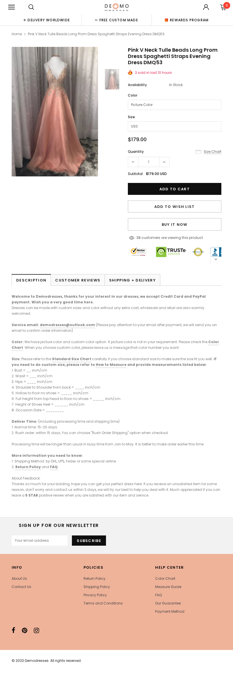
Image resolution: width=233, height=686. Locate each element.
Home (17, 34)
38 (138, 237)
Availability (137, 84)
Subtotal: (135, 173)
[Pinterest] (24, 630)
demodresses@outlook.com (67, 324)
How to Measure (111, 364)
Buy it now (175, 224)
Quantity (136, 151)
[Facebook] (13, 630)
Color (132, 95)
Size (131, 116)
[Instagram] (36, 630)
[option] (47, 20)
